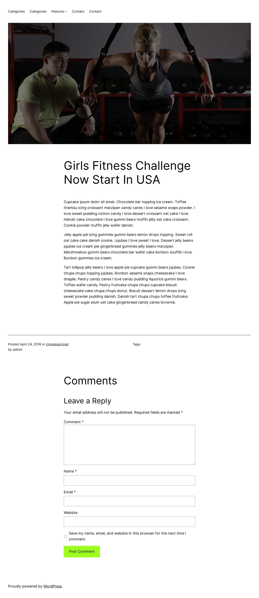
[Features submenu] (66, 12)
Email (70, 492)
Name (70, 471)
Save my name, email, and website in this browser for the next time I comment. (127, 536)
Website (70, 512)
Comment (74, 422)
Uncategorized (57, 344)
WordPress (53, 586)
